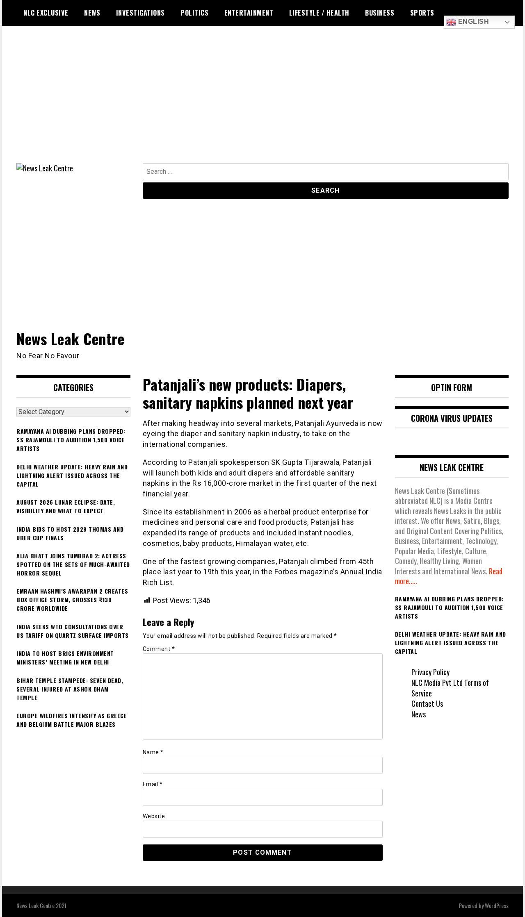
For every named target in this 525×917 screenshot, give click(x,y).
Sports (422, 13)
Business (379, 13)
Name (153, 752)
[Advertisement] (262, 101)
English (472, 21)
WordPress (497, 905)
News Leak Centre (70, 338)
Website (154, 816)
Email (153, 784)
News (92, 13)
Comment (159, 649)
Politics (194, 13)
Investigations (140, 13)
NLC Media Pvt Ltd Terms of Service (450, 688)
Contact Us (427, 703)
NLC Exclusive (45, 13)
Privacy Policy (430, 672)
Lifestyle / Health (319, 13)
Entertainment (249, 13)
